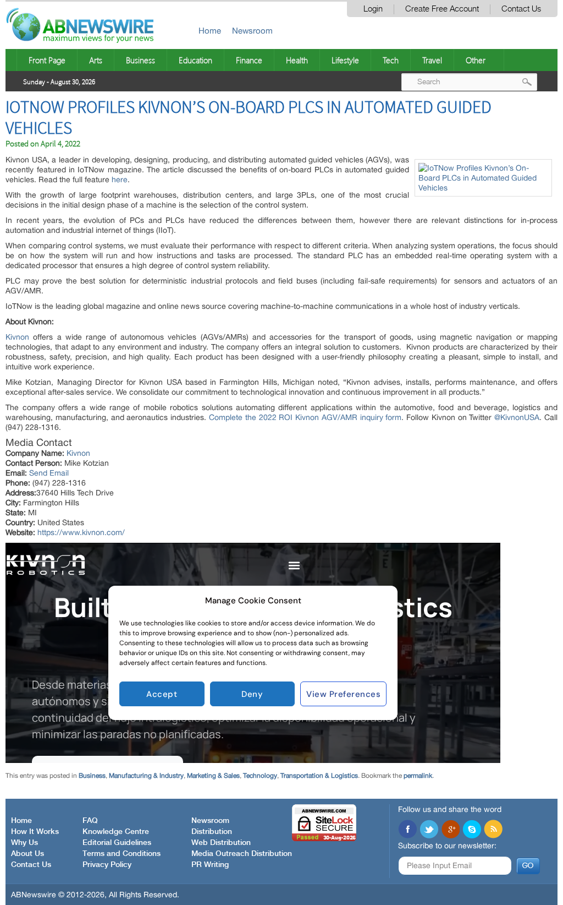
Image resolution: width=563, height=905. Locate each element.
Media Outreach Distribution (241, 854)
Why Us (24, 843)
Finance (249, 60)
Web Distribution (221, 843)
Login (373, 9)
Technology (260, 775)
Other (475, 60)
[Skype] (471, 830)
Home (209, 30)
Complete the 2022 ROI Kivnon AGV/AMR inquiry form (305, 417)
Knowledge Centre (115, 832)
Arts (95, 60)
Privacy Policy (106, 865)
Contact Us (521, 9)
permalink (418, 775)
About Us (27, 854)
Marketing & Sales (213, 775)
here (120, 179)
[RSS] (493, 830)
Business (140, 60)
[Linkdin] (450, 830)
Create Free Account (442, 9)
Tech (391, 60)
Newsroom (252, 30)
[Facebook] (407, 830)
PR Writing (210, 865)
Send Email (49, 472)
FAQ (90, 821)
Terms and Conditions (121, 854)
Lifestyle (345, 60)
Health (297, 60)
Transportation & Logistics (319, 775)
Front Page (47, 60)
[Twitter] (429, 830)
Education (195, 60)
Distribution (211, 832)
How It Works (35, 832)
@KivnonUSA (516, 417)
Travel (432, 60)
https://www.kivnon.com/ (81, 532)
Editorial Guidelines (116, 843)
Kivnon (17, 336)
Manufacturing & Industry (146, 775)
